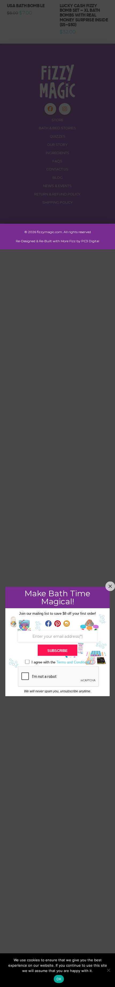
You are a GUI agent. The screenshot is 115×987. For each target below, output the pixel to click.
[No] (108, 970)
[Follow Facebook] (48, 623)
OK (59, 979)
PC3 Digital (90, 241)
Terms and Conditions (73, 662)
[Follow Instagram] (67, 623)
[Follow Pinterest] (57, 623)
